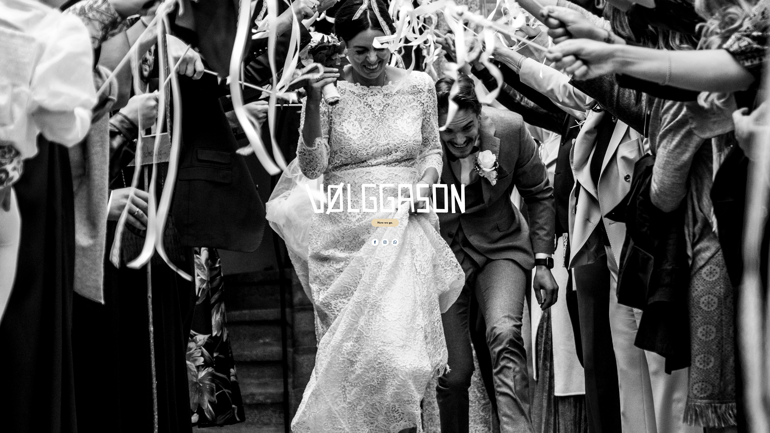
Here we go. (385, 222)
